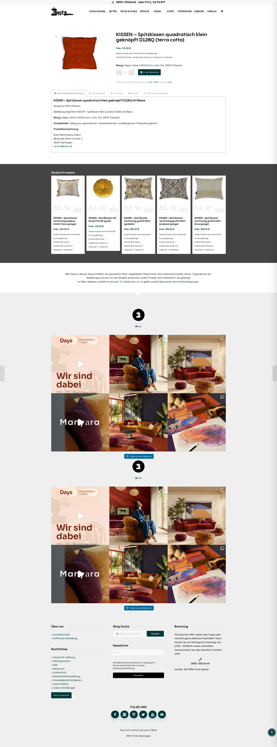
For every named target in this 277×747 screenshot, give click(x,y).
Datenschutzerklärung (124, 668)
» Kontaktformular (60, 634)
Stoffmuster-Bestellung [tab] (156, 93)
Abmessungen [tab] (98, 93)
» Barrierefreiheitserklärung (65, 676)
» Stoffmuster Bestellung (64, 638)
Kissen (150, 82)
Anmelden (138, 675)
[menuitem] (97, 11)
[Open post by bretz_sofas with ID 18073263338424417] (138, 364)
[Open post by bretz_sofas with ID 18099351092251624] (138, 422)
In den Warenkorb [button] (58, 208)
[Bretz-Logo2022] (62, 11)
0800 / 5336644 (125, 2)
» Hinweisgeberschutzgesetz (66, 680)
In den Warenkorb (151, 72)
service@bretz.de (63, 146)
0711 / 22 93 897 (155, 2)
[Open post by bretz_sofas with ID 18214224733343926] (80, 364)
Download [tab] (118, 93)
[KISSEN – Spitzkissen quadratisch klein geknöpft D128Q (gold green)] (275, 374)
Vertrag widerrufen (61, 695)
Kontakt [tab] (134, 93)
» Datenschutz (58, 672)
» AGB (54, 665)
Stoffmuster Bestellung (78, 210)
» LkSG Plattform (60, 684)
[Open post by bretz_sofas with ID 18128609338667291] (197, 364)
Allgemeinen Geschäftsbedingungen (179, 281)
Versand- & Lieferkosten (122, 281)
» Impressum (57, 668)
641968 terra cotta (149, 65)
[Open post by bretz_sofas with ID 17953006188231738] (197, 422)
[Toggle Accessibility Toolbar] (272, 732)
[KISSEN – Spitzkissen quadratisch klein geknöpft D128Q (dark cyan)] (2, 374)
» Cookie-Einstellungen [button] (63, 687)
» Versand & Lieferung (63, 657)
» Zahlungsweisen (60, 661)
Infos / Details (68, 208)
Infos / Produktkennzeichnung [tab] (70, 93)
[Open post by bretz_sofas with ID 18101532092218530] (80, 422)
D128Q (155, 82)
